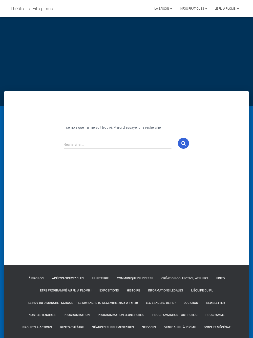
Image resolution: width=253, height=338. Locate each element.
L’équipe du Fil (202, 290)
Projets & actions (37, 327)
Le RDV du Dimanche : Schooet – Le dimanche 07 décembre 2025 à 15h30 (83, 303)
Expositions (109, 290)
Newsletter (215, 303)
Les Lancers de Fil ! (161, 303)
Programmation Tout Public (174, 315)
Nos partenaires (42, 315)
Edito (220, 278)
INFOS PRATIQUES (192, 8)
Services (149, 327)
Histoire (133, 290)
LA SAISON (162, 8)
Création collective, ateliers (184, 278)
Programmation (77, 315)
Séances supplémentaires (113, 327)
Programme (215, 315)
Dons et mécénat (217, 327)
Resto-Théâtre (72, 327)
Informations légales (165, 290)
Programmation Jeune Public (121, 315)
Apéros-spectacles (68, 278)
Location (191, 303)
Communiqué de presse (135, 278)
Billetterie (100, 278)
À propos (36, 278)
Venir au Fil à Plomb (180, 327)
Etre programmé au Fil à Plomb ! (65, 290)
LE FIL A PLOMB (225, 8)
